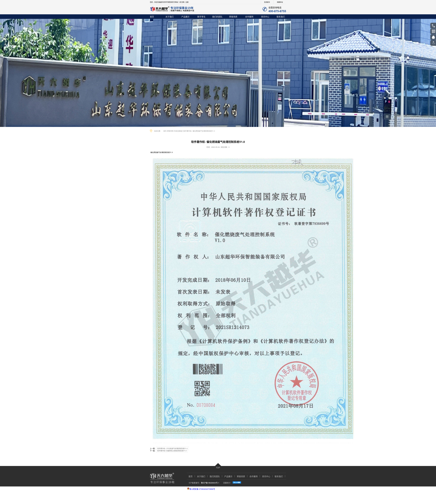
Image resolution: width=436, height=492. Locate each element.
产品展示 (185, 16)
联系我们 (281, 16)
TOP (218, 467)
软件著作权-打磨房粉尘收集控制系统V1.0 (172, 451)
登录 (182, 2)
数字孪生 (201, 16)
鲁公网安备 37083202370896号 (202, 489)
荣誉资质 (233, 16)
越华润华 (163, 2)
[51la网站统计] (237, 482)
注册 (187, 2)
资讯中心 (265, 16)
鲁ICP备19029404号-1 (210, 482)
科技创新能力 (179, 131)
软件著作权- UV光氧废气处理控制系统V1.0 (172, 448)
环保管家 (169, 2)
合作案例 (249, 16)
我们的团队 (217, 16)
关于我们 (169, 16)
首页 (152, 16)
